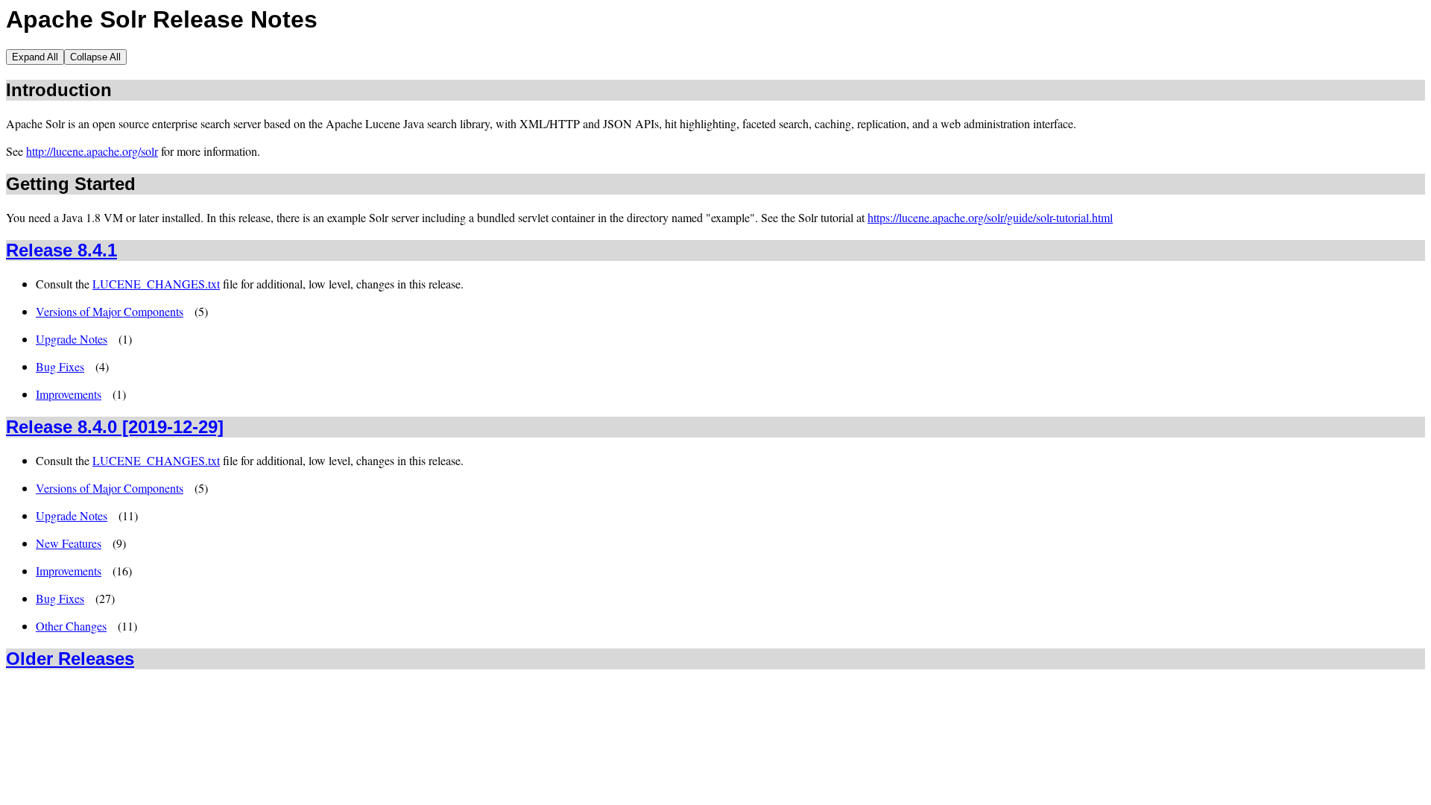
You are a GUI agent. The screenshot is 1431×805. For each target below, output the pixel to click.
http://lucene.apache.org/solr (92, 151)
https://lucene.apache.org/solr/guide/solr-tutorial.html (990, 217)
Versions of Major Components (109, 311)
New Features (68, 543)
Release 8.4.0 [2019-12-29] (115, 427)
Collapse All (95, 57)
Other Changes (71, 626)
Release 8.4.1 (61, 250)
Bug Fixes (60, 366)
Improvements (68, 394)
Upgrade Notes (71, 339)
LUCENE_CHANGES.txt (156, 283)
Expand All (35, 57)
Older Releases (70, 658)
